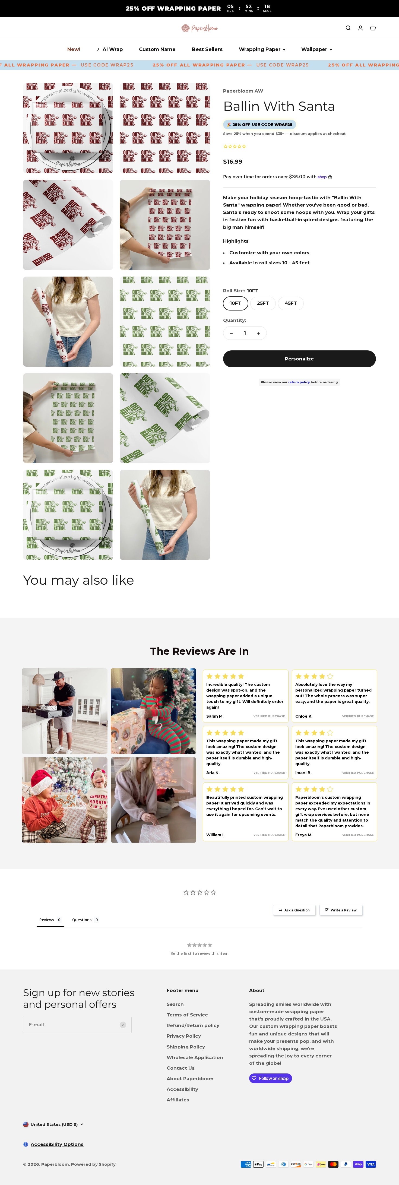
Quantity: (234, 320)
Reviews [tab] (46, 919)
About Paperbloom (190, 1078)
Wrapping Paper (260, 49)
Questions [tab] (81, 919)
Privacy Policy (184, 1036)
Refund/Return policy (193, 1025)
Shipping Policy (186, 1047)
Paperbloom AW (243, 91)
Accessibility (182, 1089)
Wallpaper (314, 49)
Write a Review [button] (344, 910)
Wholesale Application (195, 1057)
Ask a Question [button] (297, 910)
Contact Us (181, 1068)
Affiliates (178, 1099)
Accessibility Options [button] (57, 1144)
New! (73, 49)
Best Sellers (207, 49)
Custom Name (157, 49)
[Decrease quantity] (231, 333)
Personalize (299, 359)
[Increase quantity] (259, 333)
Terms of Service (187, 1015)
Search (175, 1004)
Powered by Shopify (93, 1164)
